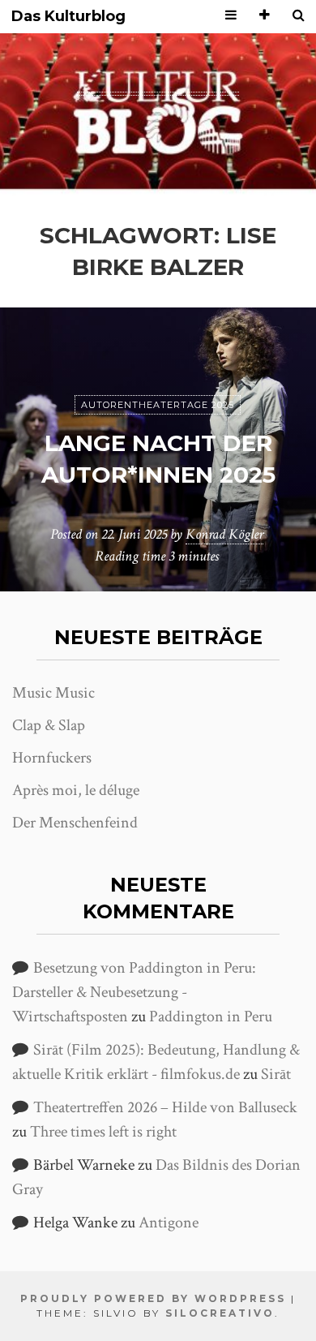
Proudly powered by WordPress (153, 1298)
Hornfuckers (52, 757)
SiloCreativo (220, 1313)
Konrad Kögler (224, 534)
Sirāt (276, 1074)
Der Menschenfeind (75, 822)
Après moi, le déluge (75, 790)
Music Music (53, 692)
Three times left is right (103, 1131)
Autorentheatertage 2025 (157, 404)
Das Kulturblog (68, 16)
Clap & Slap (48, 725)
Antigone (169, 1222)
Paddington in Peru (210, 1016)
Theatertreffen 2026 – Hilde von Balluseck (165, 1107)
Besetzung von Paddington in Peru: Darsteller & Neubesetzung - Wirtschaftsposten (134, 992)
